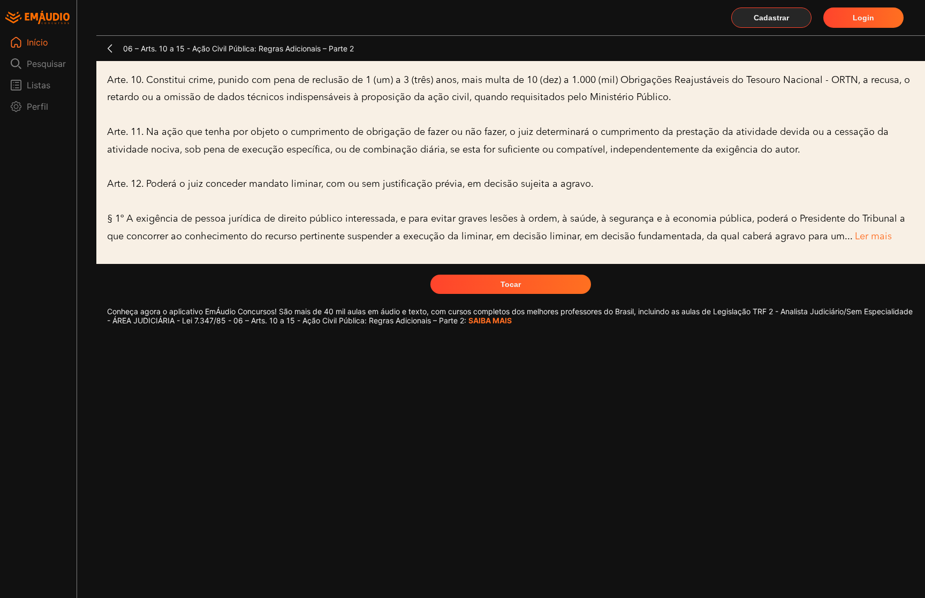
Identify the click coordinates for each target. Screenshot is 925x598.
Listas (38, 85)
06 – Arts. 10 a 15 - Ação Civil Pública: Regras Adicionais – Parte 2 (238, 48)
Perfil (37, 106)
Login (863, 17)
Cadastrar (771, 17)
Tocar (511, 284)
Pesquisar (46, 63)
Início (37, 42)
